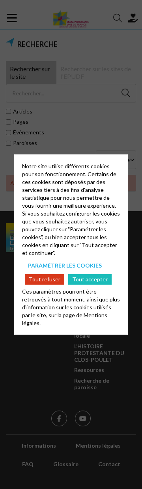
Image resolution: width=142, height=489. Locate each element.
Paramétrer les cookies (65, 265)
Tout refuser (44, 279)
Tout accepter (90, 279)
